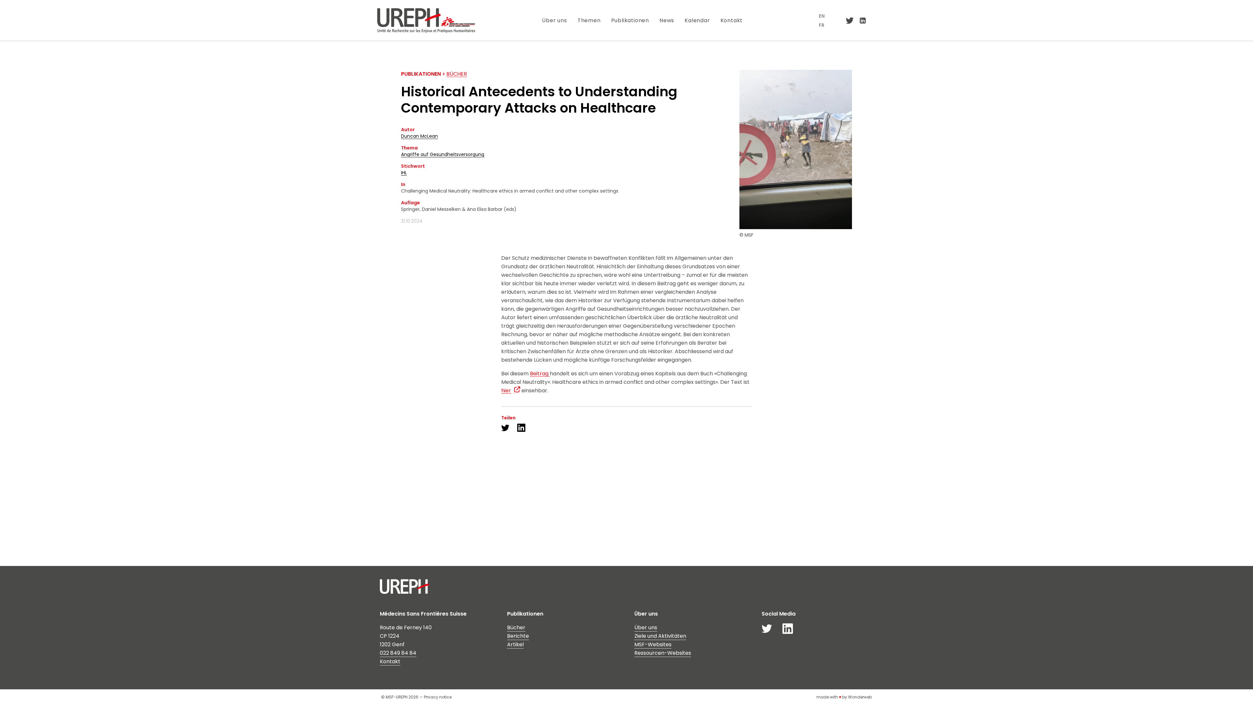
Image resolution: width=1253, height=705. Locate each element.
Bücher (456, 74)
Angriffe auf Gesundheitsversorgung (442, 154)
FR (822, 25)
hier (506, 390)
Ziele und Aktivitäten (660, 636)
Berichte (518, 636)
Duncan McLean (419, 136)
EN (822, 16)
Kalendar (697, 20)
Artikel (515, 644)
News (666, 20)
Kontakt (731, 20)
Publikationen (630, 20)
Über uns (554, 20)
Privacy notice (438, 697)
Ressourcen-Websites (662, 653)
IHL (404, 172)
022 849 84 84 (398, 653)
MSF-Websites (653, 644)
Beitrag (540, 373)
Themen (589, 20)
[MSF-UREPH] (426, 20)
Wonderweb (860, 697)
